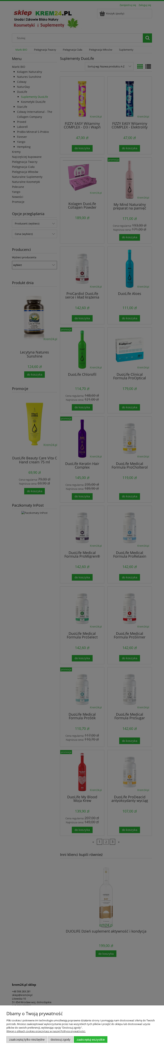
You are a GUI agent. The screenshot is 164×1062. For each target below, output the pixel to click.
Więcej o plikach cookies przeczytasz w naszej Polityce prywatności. (46, 1031)
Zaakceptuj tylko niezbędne (27, 1039)
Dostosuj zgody (60, 1039)
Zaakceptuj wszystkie (91, 1039)
